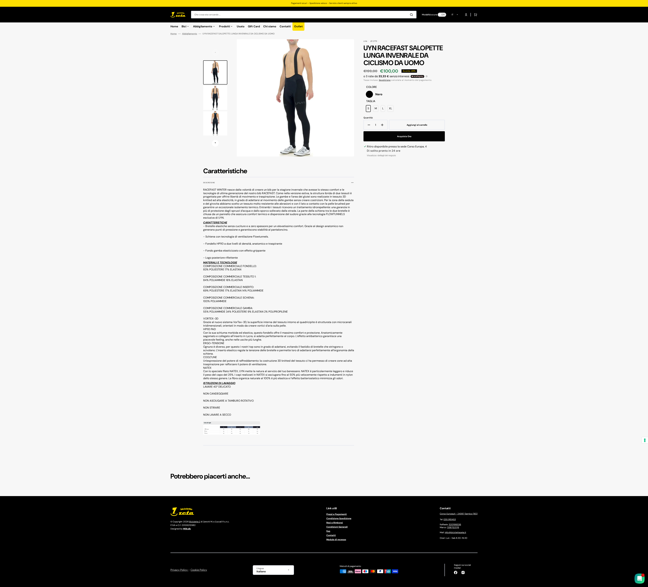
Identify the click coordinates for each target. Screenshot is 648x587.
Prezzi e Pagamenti (336, 514)
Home (173, 33)
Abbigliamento (189, 33)
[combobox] (303, 14)
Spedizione (385, 80)
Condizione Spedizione (338, 518)
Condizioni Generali (337, 526)
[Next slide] (215, 143)
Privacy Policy (179, 570)
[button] (466, 14)
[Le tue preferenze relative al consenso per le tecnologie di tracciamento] (645, 440)
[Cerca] (412, 14)
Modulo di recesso (336, 539)
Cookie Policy (199, 570)
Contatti (331, 535)
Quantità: (368, 117)
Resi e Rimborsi (334, 522)
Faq (328, 531)
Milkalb (187, 528)
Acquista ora (404, 136)
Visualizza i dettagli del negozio (381, 155)
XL (391, 109)
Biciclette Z (194, 521)
